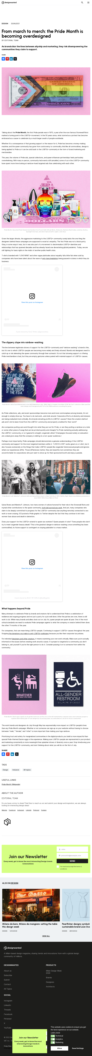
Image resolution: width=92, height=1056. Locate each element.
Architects (50, 986)
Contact (7, 984)
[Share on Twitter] (15, 59)
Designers (50, 982)
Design (5, 23)
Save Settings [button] (78, 1048)
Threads (7, 1010)
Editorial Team (11, 40)
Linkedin (28, 810)
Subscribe (8, 975)
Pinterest (36, 810)
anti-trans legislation (50, 258)
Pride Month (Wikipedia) (11, 784)
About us (7, 971)
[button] (53, 1036)
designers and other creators (23, 639)
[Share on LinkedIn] (11, 59)
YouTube (7, 1028)
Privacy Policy (7, 1046)
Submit (7, 980)
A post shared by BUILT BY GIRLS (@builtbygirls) (32, 598)
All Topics (8, 989)
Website (4, 810)
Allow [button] (59, 1048)
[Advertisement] (46, 12)
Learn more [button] (55, 1032)
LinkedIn (7, 1005)
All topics (27, 770)
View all (46, 936)
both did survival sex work (52, 508)
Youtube (43, 810)
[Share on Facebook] (3, 59)
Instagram (20, 810)
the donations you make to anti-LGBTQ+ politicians (29, 633)
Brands (49, 977)
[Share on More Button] (19, 59)
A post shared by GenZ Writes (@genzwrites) (32, 332)
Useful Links (9, 780)
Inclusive (16, 770)
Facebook (12, 810)
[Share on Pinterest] (7, 59)
